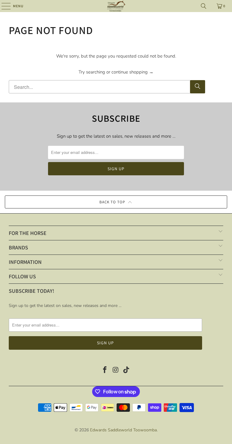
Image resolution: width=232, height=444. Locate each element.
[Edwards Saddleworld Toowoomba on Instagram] (115, 370)
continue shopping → (132, 72)
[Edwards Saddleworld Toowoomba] (116, 6)
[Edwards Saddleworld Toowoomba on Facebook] (104, 370)
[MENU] (3, 6)
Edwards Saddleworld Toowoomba (123, 430)
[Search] (203, 6)
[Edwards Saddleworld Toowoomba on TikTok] (126, 370)
